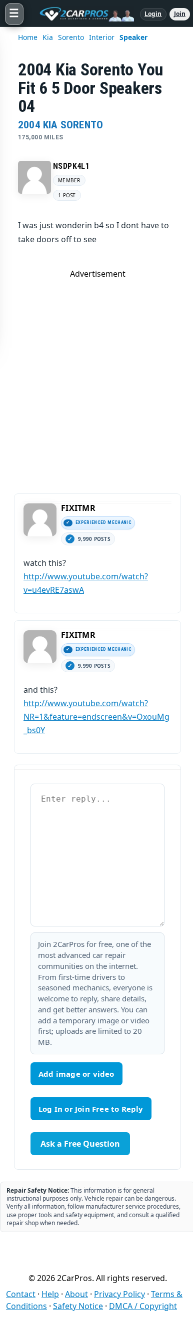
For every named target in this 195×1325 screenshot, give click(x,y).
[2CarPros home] (81, 13)
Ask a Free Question (80, 1143)
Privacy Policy (119, 1294)
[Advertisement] (97, 376)
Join (180, 13)
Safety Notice (78, 1306)
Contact (21, 1294)
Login (153, 13)
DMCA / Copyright (143, 1306)
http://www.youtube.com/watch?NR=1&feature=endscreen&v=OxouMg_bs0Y (97, 717)
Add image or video (76, 1074)
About (76, 1294)
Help (50, 1294)
